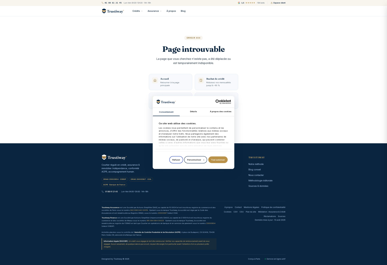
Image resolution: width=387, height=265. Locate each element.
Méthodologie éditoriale (261, 180)
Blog (183, 11)
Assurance (153, 11)
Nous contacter (256, 175)
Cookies (227, 212)
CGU (242, 212)
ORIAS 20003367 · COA (141, 179)
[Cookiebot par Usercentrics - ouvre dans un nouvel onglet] (218, 102)
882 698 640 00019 (139, 210)
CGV (235, 212)
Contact (238, 207)
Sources (281, 216)
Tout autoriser (218, 160)
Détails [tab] (193, 111)
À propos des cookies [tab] (220, 111)
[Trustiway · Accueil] (113, 11)
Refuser (176, 160)
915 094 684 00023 (155, 221)
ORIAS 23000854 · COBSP (114, 179)
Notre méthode (256, 164)
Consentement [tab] (166, 112)
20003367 (162, 213)
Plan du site (251, 212)
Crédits (136, 11)
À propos (171, 11)
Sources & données (258, 186)
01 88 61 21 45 (111, 191)
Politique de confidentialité (273, 207)
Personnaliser (194, 160)
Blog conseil (255, 169)
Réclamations (270, 216)
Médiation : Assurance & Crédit (271, 212)
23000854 (210, 223)
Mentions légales (251, 207)
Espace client (279, 3)
